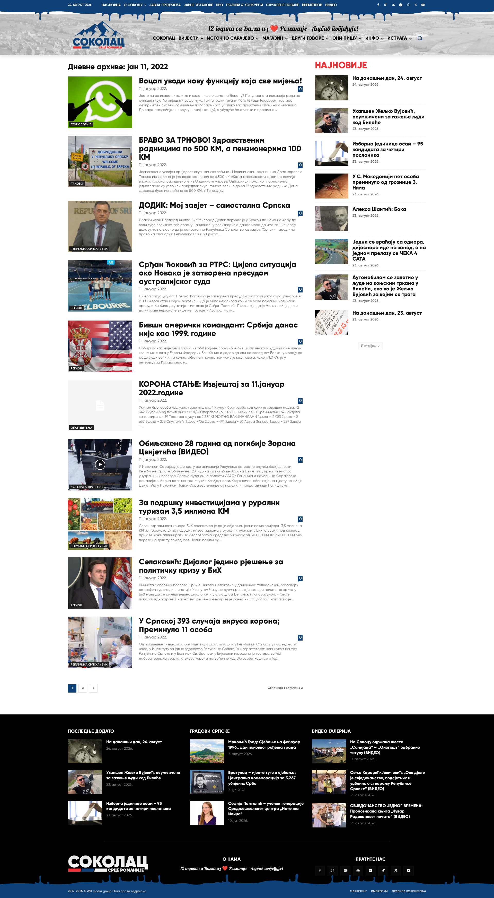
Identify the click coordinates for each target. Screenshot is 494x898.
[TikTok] (408, 5)
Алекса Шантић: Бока (379, 209)
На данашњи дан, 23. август (387, 313)
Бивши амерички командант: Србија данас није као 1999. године (218, 329)
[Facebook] (378, 5)
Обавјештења (81, 427)
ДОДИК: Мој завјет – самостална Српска (214, 205)
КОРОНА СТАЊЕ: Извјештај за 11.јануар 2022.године (212, 388)
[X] (415, 5)
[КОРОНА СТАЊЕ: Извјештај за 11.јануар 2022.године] (100, 405)
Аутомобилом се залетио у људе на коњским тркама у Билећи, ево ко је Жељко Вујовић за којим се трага (385, 285)
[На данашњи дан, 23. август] (331, 322)
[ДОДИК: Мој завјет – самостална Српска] (100, 226)
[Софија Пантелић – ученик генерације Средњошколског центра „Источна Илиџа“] (207, 813)
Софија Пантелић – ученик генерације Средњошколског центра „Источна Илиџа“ (266, 809)
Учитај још (368, 346)
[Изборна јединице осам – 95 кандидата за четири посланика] (331, 153)
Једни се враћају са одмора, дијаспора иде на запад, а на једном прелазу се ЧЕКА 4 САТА (389, 250)
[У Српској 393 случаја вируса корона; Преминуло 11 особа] (100, 642)
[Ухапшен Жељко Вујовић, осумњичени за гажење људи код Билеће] (331, 120)
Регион (76, 308)
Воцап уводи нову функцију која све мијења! (220, 80)
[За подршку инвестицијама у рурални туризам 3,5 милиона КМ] (100, 524)
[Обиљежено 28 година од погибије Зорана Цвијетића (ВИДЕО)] (100, 464)
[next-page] (93, 688)
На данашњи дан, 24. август (387, 78)
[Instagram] (386, 5)
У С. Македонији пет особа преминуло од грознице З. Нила (385, 182)
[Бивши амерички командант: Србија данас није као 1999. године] (100, 346)
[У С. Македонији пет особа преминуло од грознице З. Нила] (331, 186)
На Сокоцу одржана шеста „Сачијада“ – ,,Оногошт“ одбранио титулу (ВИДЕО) (385, 747)
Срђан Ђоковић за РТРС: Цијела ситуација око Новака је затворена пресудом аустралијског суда (217, 273)
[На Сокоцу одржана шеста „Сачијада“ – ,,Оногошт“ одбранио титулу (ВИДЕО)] (329, 751)
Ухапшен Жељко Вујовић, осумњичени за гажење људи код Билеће (388, 116)
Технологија (81, 124)
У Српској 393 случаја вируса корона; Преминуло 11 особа (209, 625)
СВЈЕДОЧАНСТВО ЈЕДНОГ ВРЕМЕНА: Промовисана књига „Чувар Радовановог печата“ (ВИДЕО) (386, 811)
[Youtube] (423, 5)
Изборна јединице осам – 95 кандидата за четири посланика (387, 149)
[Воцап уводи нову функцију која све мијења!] (100, 102)
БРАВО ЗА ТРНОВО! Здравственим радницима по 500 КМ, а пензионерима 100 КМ (220, 148)
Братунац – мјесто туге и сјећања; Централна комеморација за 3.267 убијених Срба (262, 778)
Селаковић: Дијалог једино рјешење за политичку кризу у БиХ (211, 566)
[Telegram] (401, 5)
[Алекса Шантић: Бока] (331, 218)
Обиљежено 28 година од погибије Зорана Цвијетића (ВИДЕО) (217, 447)
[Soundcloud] (393, 5)
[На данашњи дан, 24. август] (331, 87)
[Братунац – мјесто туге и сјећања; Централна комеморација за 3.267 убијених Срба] (207, 782)
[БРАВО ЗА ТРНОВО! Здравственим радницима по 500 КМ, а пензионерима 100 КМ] (100, 161)
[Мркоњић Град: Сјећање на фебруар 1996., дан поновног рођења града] (207, 751)
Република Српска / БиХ (89, 249)
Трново (77, 183)
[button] (420, 38)
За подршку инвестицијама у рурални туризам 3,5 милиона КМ (209, 507)
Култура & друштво (87, 487)
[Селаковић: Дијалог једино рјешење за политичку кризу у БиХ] (100, 583)
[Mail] (345, 871)
